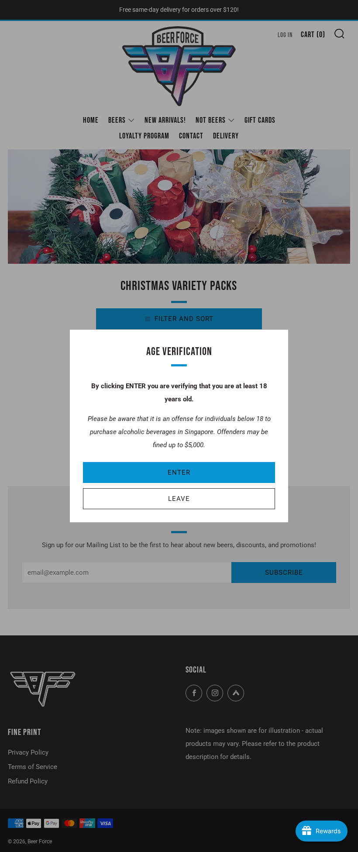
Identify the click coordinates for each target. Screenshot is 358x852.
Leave (179, 499)
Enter (179, 472)
